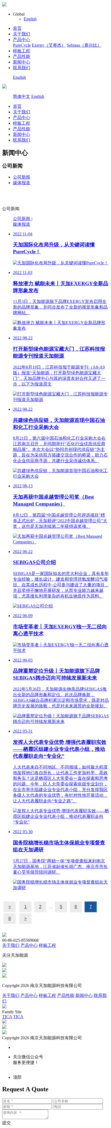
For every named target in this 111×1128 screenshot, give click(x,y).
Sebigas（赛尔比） (84, 45)
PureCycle (22, 45)
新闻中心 (21, 62)
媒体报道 (21, 182)
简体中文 (21, 96)
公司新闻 (21, 177)
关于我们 (21, 34)
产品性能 (21, 56)
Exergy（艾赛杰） (49, 45)
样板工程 (21, 51)
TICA (7, 1016)
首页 (17, 28)
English (30, 19)
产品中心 (21, 39)
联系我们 (21, 67)
